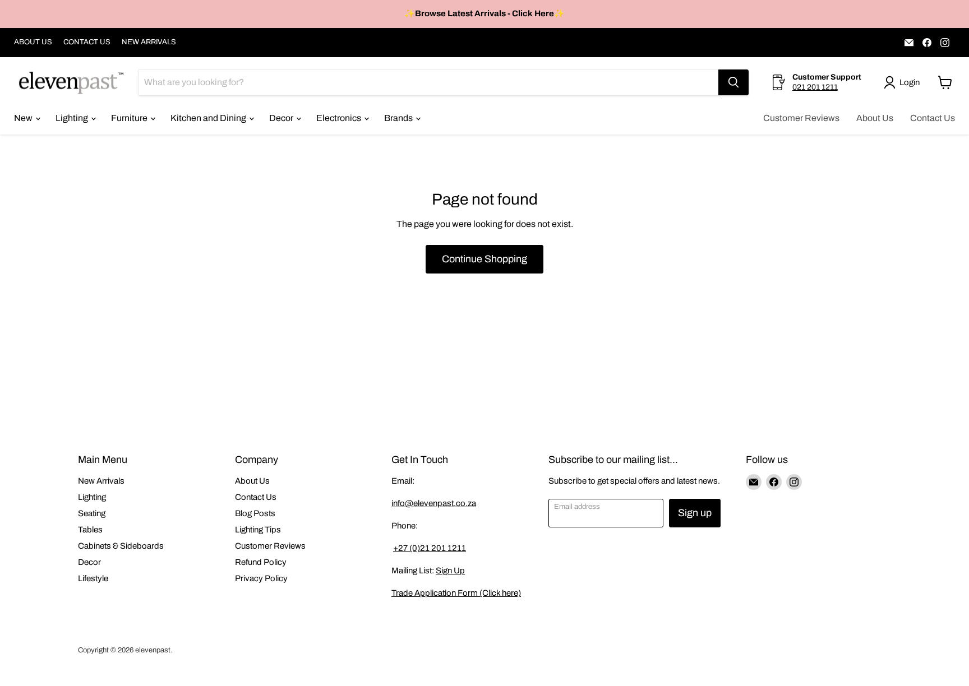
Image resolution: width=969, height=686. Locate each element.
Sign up (695, 512)
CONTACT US (86, 42)
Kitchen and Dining (209, 118)
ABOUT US (33, 42)
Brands (399, 118)
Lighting (73, 118)
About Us (874, 118)
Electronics (339, 118)
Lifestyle (93, 578)
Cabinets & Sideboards (121, 545)
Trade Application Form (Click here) (456, 592)
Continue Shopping (484, 259)
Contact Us (932, 118)
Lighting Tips (258, 529)
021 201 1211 (815, 87)
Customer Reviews (801, 118)
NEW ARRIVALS (149, 42)
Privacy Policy (261, 578)
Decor (282, 118)
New (24, 118)
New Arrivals (101, 480)
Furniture (130, 118)
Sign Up (450, 570)
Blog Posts (255, 513)
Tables (90, 529)
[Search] (733, 82)
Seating (91, 513)
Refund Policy (261, 562)
